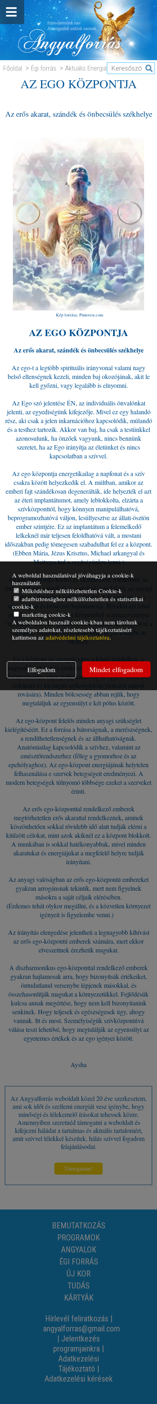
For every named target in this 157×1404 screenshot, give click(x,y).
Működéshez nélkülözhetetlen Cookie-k (71, 591)
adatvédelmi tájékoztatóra (77, 637)
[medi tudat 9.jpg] (78, 307)
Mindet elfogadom (116, 669)
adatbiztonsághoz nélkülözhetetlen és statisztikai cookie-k (77, 602)
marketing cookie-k (45, 614)
